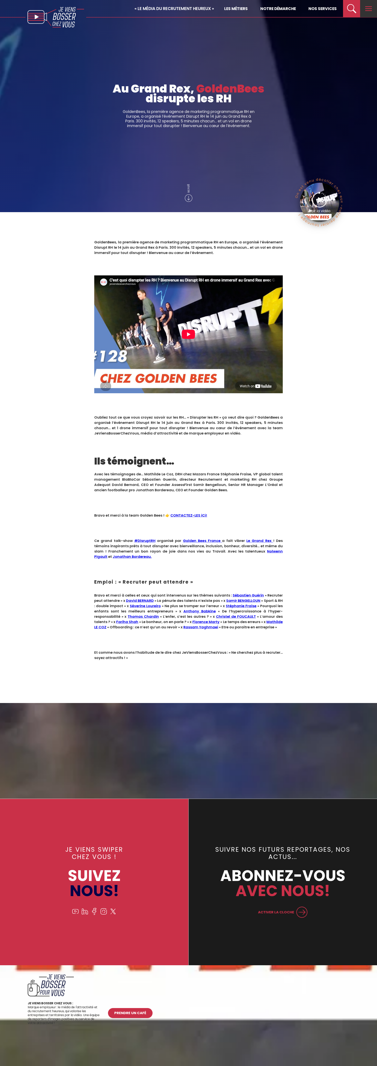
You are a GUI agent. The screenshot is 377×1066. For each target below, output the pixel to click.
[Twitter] (113, 914)
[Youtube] (75, 914)
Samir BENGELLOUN (243, 600)
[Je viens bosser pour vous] (51, 995)
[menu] (368, 8)
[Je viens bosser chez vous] (55, 17)
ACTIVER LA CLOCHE (276, 912)
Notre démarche (278, 9)
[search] (351, 8)
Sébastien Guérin (248, 595)
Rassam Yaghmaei (200, 627)
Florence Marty (206, 621)
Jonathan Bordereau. (132, 556)
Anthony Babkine (199, 611)
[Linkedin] (85, 914)
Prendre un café (130, 1012)
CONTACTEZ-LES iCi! (188, 515)
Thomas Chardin (143, 616)
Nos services (322, 9)
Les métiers (236, 9)
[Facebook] (94, 914)
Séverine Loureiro (145, 605)
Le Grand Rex (259, 540)
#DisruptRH (145, 540)
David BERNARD (140, 600)
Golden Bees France (202, 540)
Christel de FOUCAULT (236, 616)
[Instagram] (104, 914)
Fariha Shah (127, 621)
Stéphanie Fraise (241, 605)
